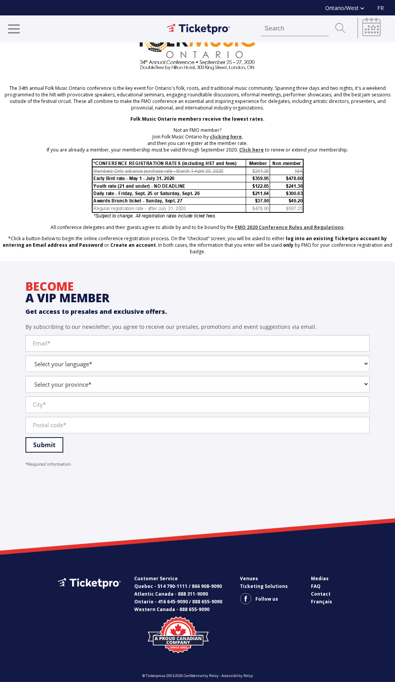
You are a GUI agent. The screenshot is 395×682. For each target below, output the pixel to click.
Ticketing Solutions (264, 586)
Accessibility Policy (237, 675)
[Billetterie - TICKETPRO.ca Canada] (88, 594)
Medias (320, 578)
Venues (249, 578)
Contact (321, 594)
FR (380, 8)
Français (321, 601)
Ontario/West (342, 8)
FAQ (316, 586)
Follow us (266, 599)
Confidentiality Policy (201, 675)
